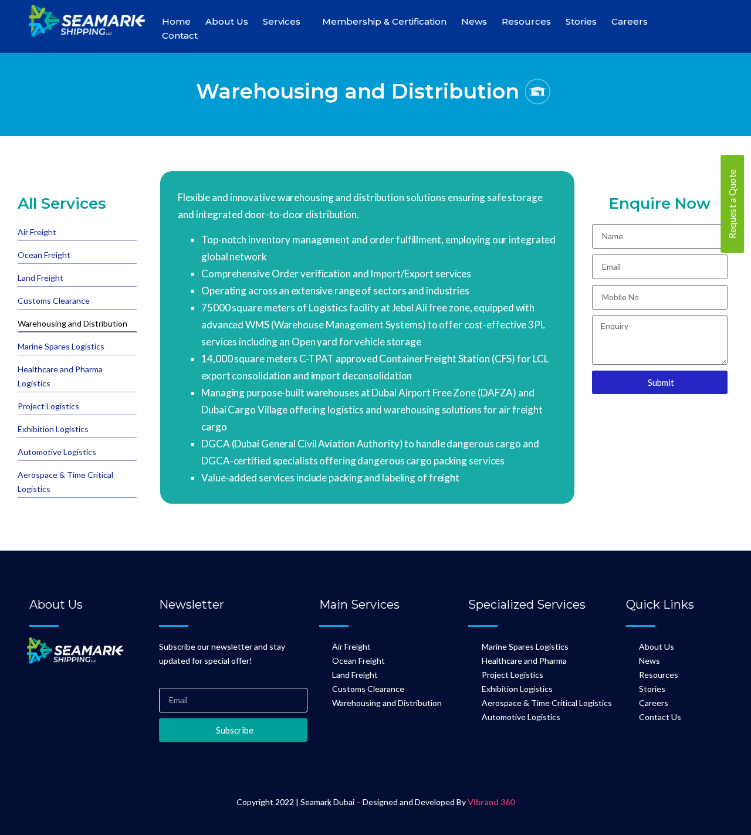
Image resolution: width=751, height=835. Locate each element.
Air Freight (37, 232)
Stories (581, 21)
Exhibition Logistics (53, 429)
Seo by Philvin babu (88, 742)
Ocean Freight (44, 255)
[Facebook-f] (44, 694)
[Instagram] (78, 694)
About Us (226, 21)
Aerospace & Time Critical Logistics (65, 482)
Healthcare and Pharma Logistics (60, 376)
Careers (629, 21)
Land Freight (40, 278)
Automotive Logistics (57, 452)
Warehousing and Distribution (72, 323)
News (474, 21)
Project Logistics (48, 406)
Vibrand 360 (491, 802)
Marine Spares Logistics (61, 346)
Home (176, 21)
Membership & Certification (384, 21)
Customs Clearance (54, 301)
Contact (180, 35)
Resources (526, 21)
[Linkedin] (113, 694)
